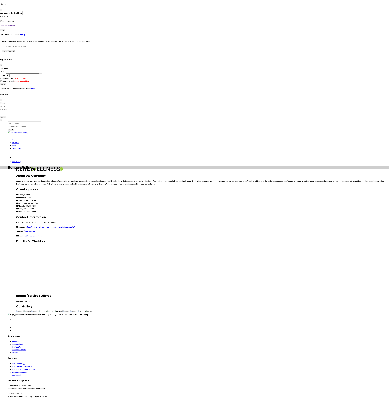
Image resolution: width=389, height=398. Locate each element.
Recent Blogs (17, 344)
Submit (3, 117)
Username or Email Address (11, 13)
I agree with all (16, 81)
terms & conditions (21, 81)
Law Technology (18, 363)
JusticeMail (16, 375)
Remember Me (8, 21)
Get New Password (8, 51)
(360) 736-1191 (29, 231)
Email (3, 72)
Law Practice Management (23, 366)
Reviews (15, 353)
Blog (14, 145)
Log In (2, 30)
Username (4, 68)
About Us (15, 143)
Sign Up (22, 34)
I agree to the (14, 78)
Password (4, 16)
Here (33, 88)
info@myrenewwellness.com (34, 236)
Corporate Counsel (19, 372)
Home (14, 140)
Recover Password (7, 26)
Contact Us (16, 148)
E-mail (4, 46)
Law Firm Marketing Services (23, 369)
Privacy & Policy (20, 78)
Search (11, 130)
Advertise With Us (19, 350)
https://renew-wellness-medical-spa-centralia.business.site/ (50, 227)
